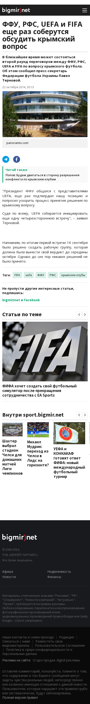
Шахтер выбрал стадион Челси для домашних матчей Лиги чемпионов (12, 457)
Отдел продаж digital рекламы (56, 660)
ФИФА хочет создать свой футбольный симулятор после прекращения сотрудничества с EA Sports (39, 390)
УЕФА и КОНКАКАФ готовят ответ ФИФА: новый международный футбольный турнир (69, 462)
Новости (9, 577)
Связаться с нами (16, 641)
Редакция (66, 637)
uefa (29, 275)
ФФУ (40, 275)
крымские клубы (73, 275)
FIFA (17, 275)
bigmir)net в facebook (21, 300)
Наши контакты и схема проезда (28, 637)
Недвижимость (59, 571)
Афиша (7, 571)
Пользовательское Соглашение (60, 645)
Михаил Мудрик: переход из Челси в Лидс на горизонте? (38, 453)
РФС (53, 275)
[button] (79, 314)
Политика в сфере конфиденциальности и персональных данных (37, 651)
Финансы (54, 577)
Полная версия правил (20, 697)
